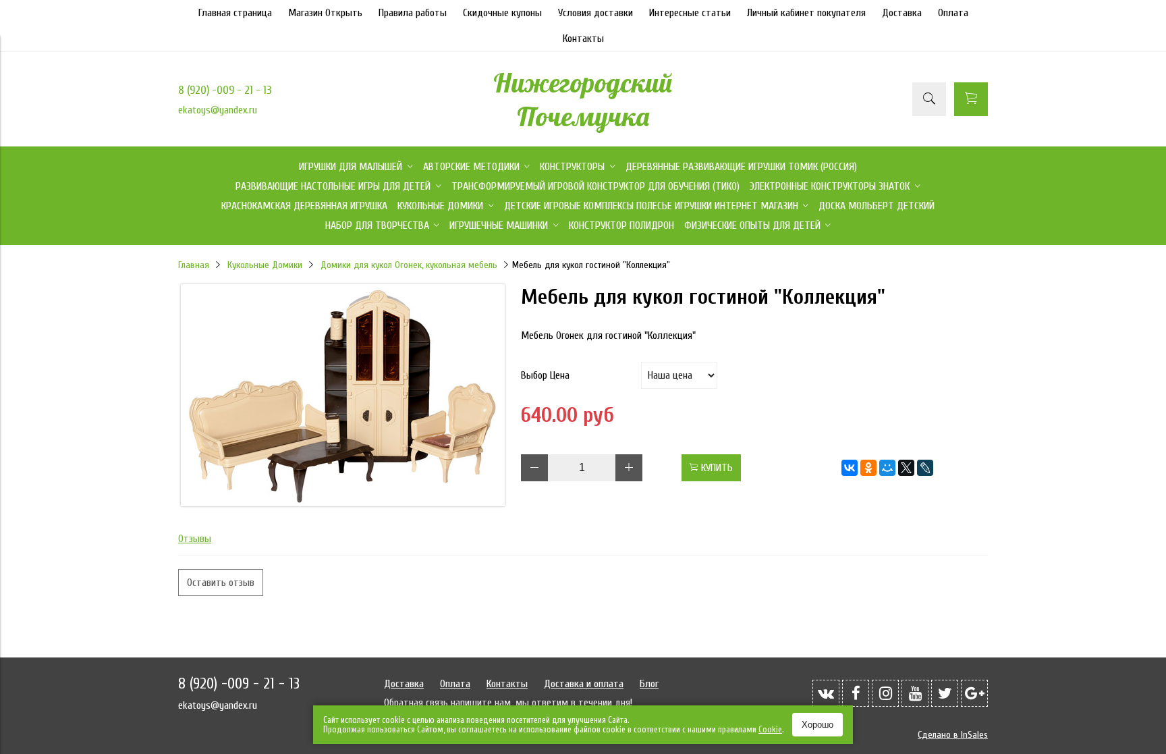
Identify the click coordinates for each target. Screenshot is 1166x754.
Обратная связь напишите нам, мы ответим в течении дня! (508, 703)
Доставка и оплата (583, 684)
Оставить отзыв (220, 582)
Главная (193, 265)
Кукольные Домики (264, 265)
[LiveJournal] (925, 468)
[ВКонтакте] (849, 468)
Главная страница (235, 13)
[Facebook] (855, 693)
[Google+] (974, 693)
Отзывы (194, 539)
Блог (649, 684)
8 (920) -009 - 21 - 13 (225, 90)
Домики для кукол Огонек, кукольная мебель (409, 265)
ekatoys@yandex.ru (217, 110)
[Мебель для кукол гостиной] (343, 503)
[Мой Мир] (887, 468)
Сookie (770, 729)
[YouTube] (914, 693)
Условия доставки (595, 13)
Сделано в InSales (953, 734)
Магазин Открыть (325, 13)
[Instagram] (885, 693)
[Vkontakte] (825, 693)
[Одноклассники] (868, 468)
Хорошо (817, 725)
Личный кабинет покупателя (806, 13)
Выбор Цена (545, 375)
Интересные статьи (690, 13)
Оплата (953, 13)
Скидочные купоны (502, 13)
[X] (906, 468)
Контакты (583, 38)
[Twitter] (944, 693)
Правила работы (413, 13)
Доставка (902, 13)
